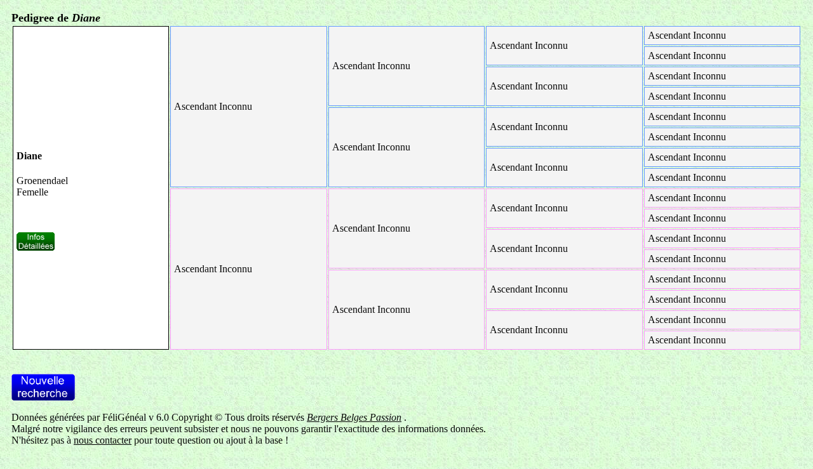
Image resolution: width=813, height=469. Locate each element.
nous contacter (102, 440)
